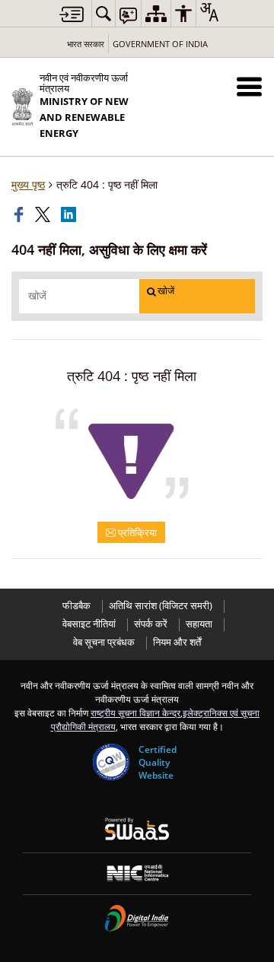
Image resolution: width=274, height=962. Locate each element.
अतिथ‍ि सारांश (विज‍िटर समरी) (160, 605)
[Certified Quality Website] (111, 762)
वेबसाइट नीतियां (89, 624)
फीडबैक (76, 605)
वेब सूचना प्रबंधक (104, 642)
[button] (249, 86)
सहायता (199, 624)
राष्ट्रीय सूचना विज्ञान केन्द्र (135, 712)
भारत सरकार (85, 43)
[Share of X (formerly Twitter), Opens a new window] (44, 214)
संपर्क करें (150, 624)
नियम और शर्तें (177, 642)
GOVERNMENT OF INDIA (160, 43)
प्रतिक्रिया (136, 532)
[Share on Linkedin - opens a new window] (70, 214)
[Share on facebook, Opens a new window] (20, 214)
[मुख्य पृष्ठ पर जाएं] (71, 14)
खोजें (166, 291)
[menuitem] (103, 13)
